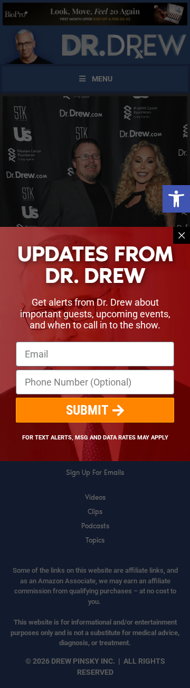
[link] (176, 199)
